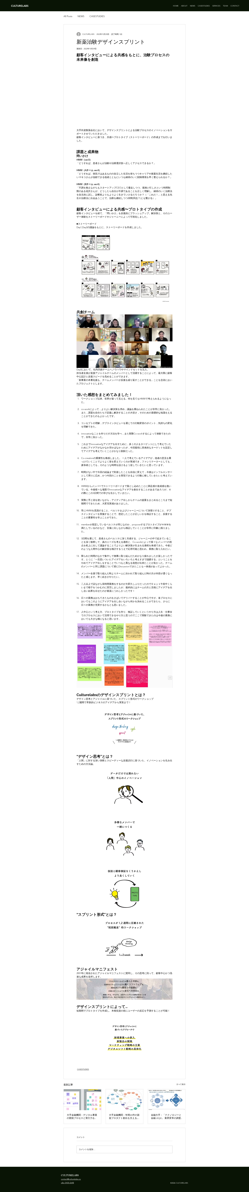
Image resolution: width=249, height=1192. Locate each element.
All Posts (68, 16)
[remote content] (124, 95)
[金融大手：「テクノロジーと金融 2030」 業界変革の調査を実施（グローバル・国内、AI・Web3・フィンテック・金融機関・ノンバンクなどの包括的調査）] (166, 1099)
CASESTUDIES (97, 16)
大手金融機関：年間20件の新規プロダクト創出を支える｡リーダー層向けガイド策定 (124, 1117)
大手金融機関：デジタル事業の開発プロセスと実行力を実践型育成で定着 (82, 1117)
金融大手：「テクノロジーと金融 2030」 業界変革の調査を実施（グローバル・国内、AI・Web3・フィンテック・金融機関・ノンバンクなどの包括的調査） (166, 1117)
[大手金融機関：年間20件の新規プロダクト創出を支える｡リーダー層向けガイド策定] (124, 1099)
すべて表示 (180, 1084)
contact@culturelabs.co (71, 1179)
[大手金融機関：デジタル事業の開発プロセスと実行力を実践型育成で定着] (82, 1099)
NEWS (81, 16)
